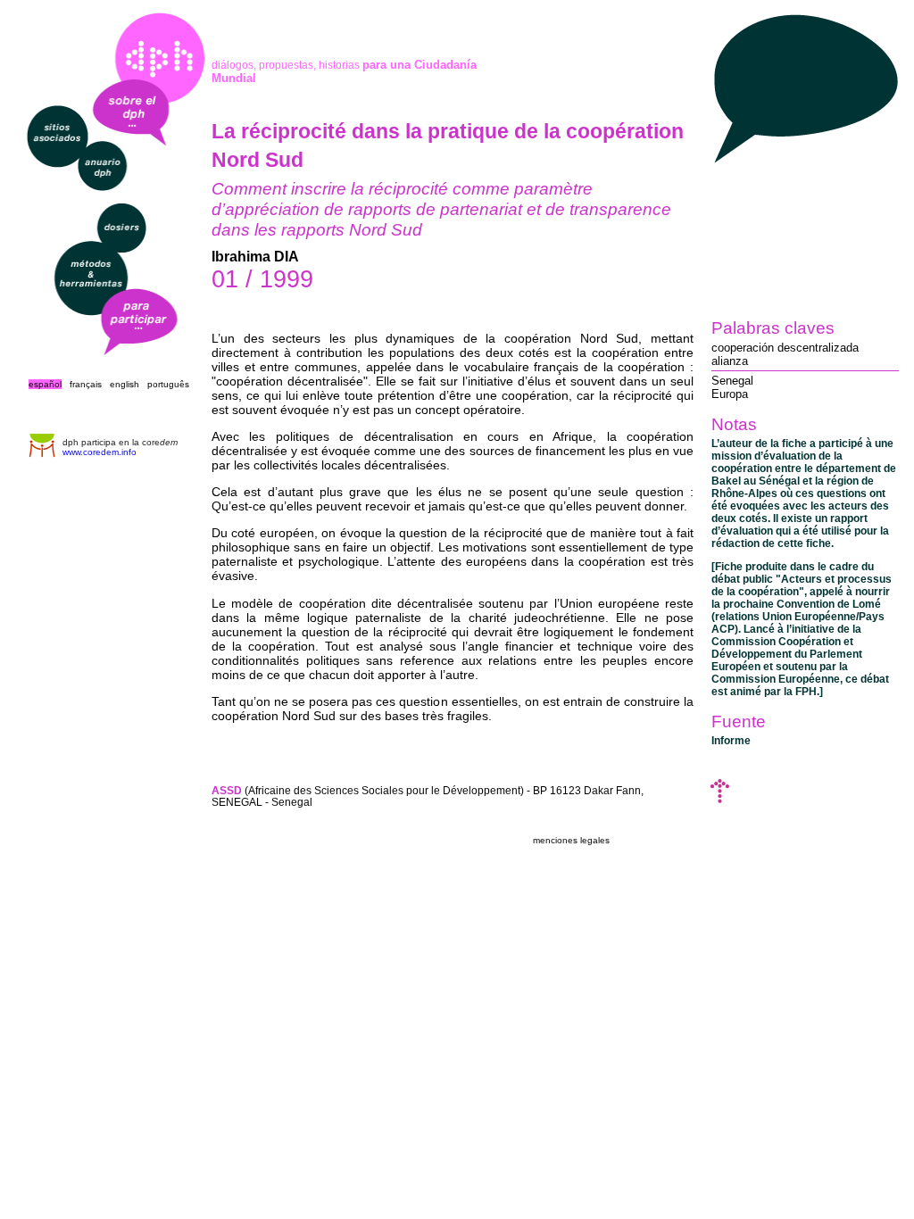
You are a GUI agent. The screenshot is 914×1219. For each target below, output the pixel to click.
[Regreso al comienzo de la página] (719, 799)
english (124, 384)
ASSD (227, 790)
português (168, 384)
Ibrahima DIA (255, 256)
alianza (729, 361)
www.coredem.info (99, 452)
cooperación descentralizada (785, 347)
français (86, 384)
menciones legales (571, 840)
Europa (729, 394)
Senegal (732, 380)
